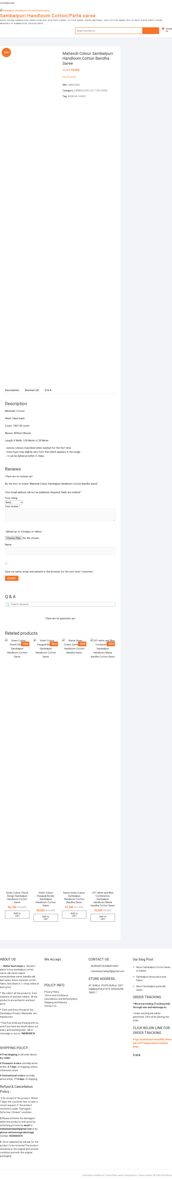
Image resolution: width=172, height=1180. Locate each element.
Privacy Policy (51, 992)
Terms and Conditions (56, 995)
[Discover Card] (79, 968)
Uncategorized (7, 3)
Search (150, 30)
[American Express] (47, 968)
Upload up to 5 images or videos (24, 531)
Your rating (11, 498)
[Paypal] (66, 968)
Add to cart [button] (17, 914)
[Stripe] (47, 976)
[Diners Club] (73, 968)
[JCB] (53, 976)
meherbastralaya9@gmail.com (107, 971)
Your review (12, 506)
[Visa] (60, 968)
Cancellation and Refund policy (60, 999)
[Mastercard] (53, 968)
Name (8, 544)
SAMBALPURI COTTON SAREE (91, 90)
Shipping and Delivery (55, 1002)
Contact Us (50, 1006)
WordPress (166, 1175)
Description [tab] (12, 390)
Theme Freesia (145, 1175)
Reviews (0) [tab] (32, 390)
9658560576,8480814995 (104, 966)
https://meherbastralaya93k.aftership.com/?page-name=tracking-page (152, 1043)
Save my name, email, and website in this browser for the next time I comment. (49, 571)
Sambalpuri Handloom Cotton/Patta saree (48, 15)
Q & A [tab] (48, 390)
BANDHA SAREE (77, 96)
